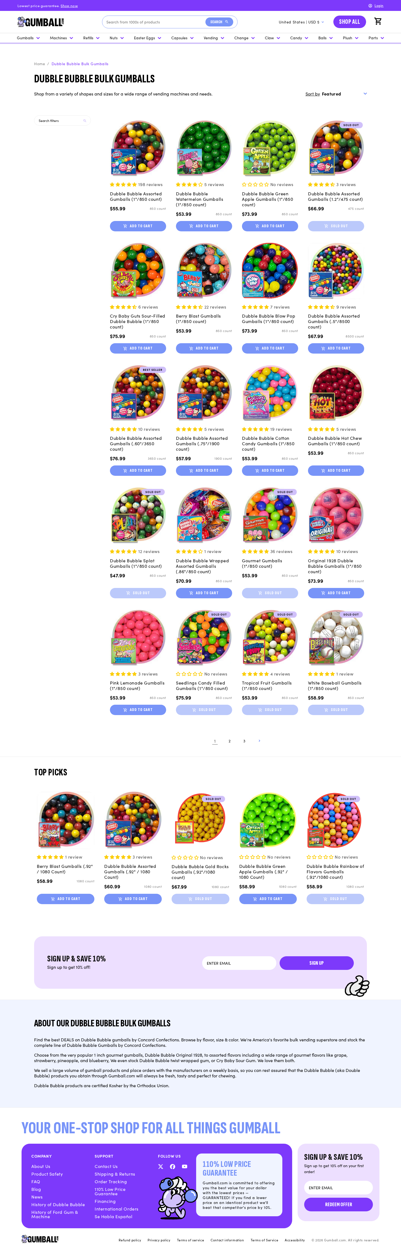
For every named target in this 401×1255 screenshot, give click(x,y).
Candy (296, 37)
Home (39, 63)
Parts (373, 37)
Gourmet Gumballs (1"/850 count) (262, 563)
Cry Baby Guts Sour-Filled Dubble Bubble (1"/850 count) (137, 321)
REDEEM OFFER (338, 1204)
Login (379, 5)
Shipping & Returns (115, 1174)
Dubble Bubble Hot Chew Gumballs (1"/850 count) (335, 440)
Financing (105, 1201)
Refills (88, 37)
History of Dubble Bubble (58, 1204)
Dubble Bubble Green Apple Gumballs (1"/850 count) (267, 199)
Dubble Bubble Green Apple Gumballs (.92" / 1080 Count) (263, 871)
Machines (58, 37)
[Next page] (259, 741)
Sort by (313, 93)
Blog (36, 1189)
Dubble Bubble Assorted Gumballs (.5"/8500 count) (334, 321)
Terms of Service (265, 1240)
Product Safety (47, 1174)
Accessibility (295, 1240)
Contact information (227, 1240)
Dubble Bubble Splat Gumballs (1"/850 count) (136, 563)
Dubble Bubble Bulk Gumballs (80, 63)
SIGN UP (316, 963)
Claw (269, 37)
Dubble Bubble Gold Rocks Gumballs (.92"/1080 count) (200, 871)
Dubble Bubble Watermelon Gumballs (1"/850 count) (199, 199)
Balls (322, 37)
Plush (347, 37)
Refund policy (130, 1240)
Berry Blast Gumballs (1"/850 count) (198, 318)
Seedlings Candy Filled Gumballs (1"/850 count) (202, 685)
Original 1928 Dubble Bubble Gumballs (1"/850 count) (335, 566)
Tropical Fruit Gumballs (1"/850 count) (267, 685)
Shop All (349, 22)
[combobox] (155, 21)
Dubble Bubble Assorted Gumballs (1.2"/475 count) (335, 196)
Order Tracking (111, 1181)
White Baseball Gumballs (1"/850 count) (335, 685)
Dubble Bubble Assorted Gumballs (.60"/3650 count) (136, 443)
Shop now (69, 5)
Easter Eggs (144, 37)
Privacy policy (159, 1240)
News (37, 1197)
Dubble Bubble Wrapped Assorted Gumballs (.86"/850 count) (202, 566)
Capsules (179, 37)
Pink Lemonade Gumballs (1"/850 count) (137, 685)
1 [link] (215, 741)
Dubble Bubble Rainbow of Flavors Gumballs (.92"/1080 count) (335, 871)
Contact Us (106, 1166)
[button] (379, 22)
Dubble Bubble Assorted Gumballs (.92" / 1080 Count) (130, 871)
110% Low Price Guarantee (110, 1191)
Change (241, 37)
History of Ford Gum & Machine (54, 1214)
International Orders (117, 1209)
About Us (40, 1166)
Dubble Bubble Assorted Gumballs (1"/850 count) (136, 196)
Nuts (114, 37)
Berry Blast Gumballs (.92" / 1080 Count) (65, 868)
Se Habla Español (114, 1216)
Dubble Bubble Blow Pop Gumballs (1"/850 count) (268, 318)
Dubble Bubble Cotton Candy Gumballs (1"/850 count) (268, 443)
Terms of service (190, 1240)
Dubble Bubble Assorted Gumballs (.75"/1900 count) (202, 443)
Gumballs (25, 37)
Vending (211, 37)
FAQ (35, 1181)
